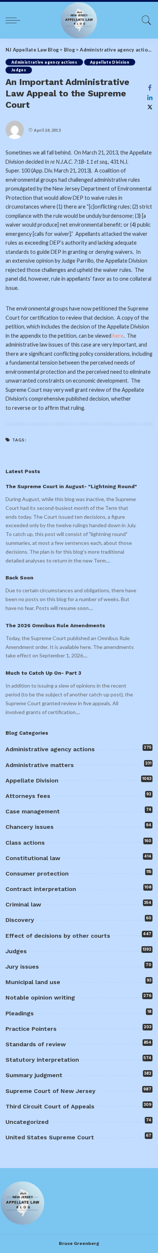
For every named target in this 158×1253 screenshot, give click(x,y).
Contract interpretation (41, 888)
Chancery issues (30, 826)
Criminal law (23, 904)
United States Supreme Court (50, 1137)
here (117, 336)
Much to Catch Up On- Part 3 (43, 673)
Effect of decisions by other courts (58, 935)
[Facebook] (149, 87)
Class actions (25, 842)
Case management (33, 811)
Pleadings (20, 1013)
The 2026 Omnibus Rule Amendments (55, 625)
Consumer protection (37, 873)
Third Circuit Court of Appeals (50, 1106)
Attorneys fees (28, 795)
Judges (18, 70)
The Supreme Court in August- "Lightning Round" (71, 486)
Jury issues (22, 966)
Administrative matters (40, 765)
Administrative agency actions (44, 62)
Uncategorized (27, 1121)
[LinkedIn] (149, 97)
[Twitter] (149, 107)
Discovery (20, 919)
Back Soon (19, 578)
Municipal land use (33, 982)
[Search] (144, 20)
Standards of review (36, 1044)
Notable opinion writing (40, 997)
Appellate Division (109, 62)
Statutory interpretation (42, 1059)
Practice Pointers (31, 1028)
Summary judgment (34, 1075)
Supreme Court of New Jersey (51, 1090)
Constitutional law (33, 858)
